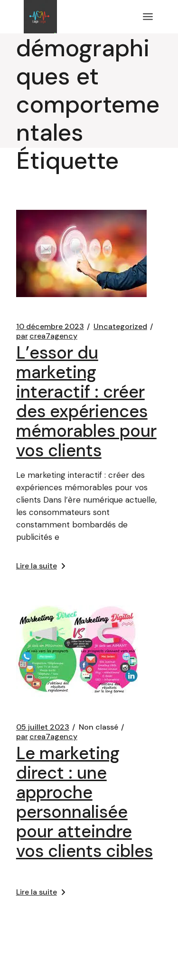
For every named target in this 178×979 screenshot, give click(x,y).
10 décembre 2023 (50, 326)
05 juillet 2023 (42, 727)
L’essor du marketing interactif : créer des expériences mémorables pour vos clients (86, 401)
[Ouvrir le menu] (147, 16)
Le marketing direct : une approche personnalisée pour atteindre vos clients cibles (84, 802)
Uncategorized (120, 326)
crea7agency (46, 336)
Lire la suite (36, 566)
